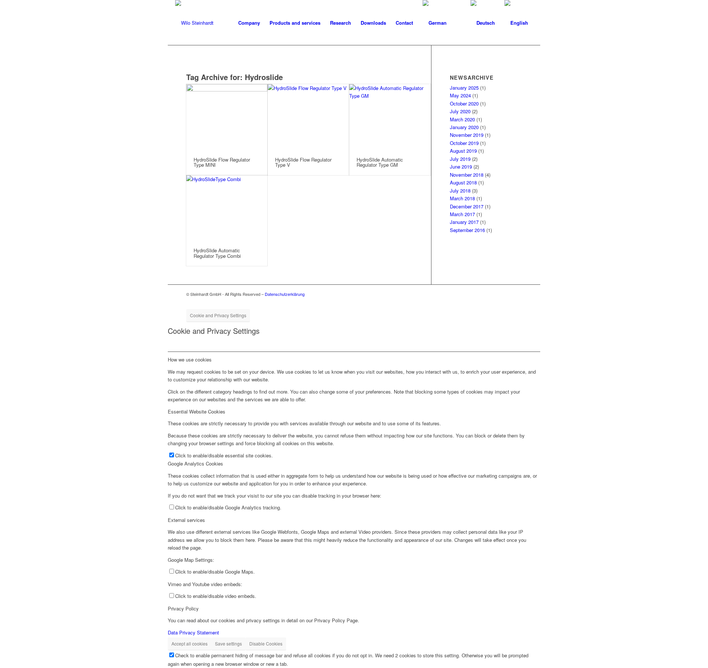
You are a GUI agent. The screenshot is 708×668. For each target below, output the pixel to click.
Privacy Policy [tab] (183, 608)
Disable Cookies (265, 643)
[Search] (458, 23)
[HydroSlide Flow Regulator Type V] (308, 117)
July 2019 (460, 158)
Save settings (228, 643)
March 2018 (462, 198)
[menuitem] (249, 23)
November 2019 (466, 134)
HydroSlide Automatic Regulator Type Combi (217, 253)
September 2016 (467, 229)
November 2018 (466, 174)
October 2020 (464, 103)
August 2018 (463, 182)
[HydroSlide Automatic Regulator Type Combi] (226, 208)
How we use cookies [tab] (190, 359)
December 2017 (466, 206)
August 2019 (463, 150)
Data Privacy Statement (193, 632)
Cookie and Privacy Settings (218, 315)
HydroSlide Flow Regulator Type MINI (222, 162)
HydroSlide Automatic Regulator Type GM (380, 162)
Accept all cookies (189, 643)
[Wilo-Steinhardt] (194, 23)
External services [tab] (186, 519)
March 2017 (462, 214)
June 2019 (461, 166)
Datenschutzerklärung (285, 294)
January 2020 (464, 127)
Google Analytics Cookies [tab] (195, 463)
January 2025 (464, 87)
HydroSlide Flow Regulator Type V (303, 162)
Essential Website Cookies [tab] (196, 411)
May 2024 (460, 95)
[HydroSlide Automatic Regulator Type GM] (389, 117)
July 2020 (460, 111)
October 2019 (464, 142)
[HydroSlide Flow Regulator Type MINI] (226, 117)
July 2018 (460, 190)
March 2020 (462, 119)
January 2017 (464, 221)
